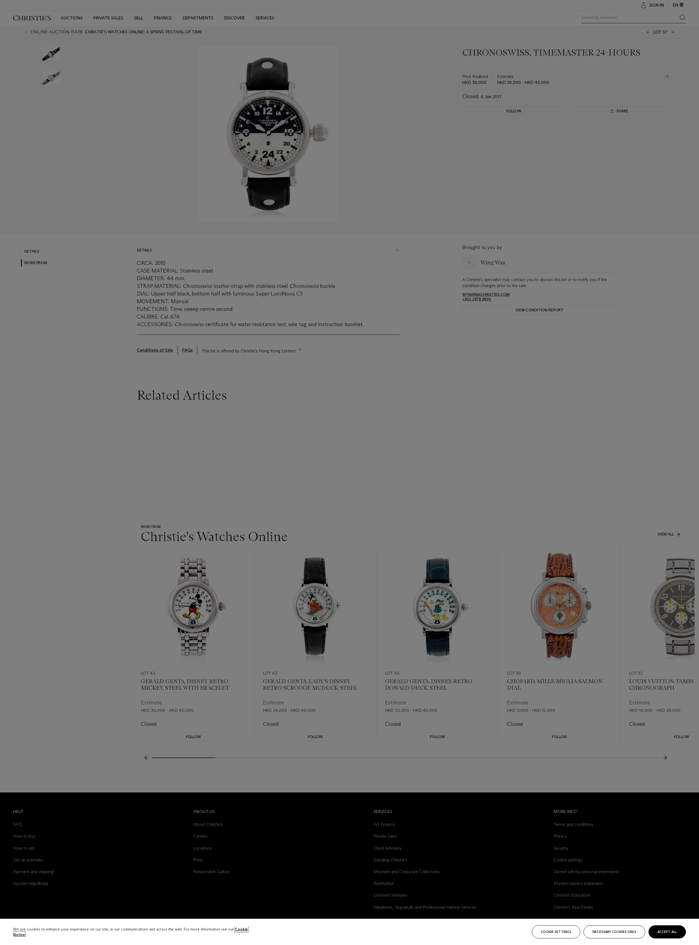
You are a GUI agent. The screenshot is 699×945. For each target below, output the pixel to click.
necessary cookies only (614, 932)
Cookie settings (556, 932)
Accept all (667, 932)
